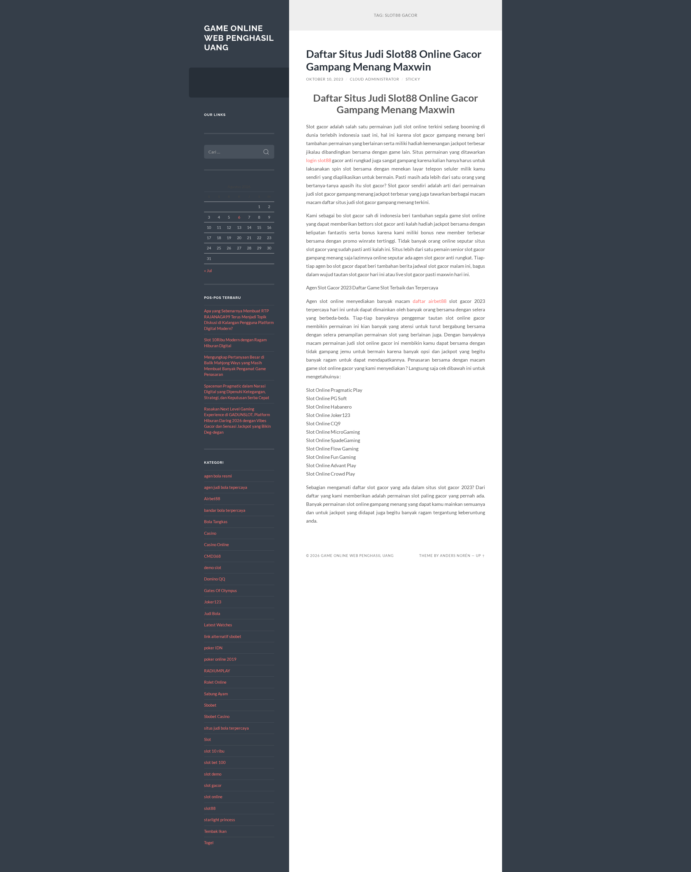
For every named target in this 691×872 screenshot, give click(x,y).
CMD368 (212, 556)
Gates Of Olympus (220, 590)
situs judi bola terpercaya (226, 728)
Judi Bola (212, 613)
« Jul (208, 270)
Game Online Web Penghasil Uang (239, 38)
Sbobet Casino (216, 716)
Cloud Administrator (374, 79)
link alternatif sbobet (222, 636)
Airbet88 (212, 498)
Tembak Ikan (215, 831)
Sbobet (210, 705)
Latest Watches (218, 624)
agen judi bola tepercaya (225, 487)
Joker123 (212, 601)
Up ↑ (480, 555)
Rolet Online (215, 682)
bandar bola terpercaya (224, 510)
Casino (210, 533)
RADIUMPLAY (217, 670)
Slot (207, 739)
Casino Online (216, 544)
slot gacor (213, 785)
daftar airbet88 (429, 301)
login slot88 (318, 160)
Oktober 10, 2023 (324, 79)
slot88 (210, 808)
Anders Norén (455, 555)
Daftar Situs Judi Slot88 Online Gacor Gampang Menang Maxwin (394, 60)
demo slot (212, 567)
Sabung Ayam (216, 693)
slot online (213, 796)
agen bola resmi (218, 475)
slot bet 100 (215, 762)
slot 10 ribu (214, 751)
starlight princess (219, 819)
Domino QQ (214, 578)
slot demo (212, 773)
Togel (209, 842)
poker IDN (213, 647)
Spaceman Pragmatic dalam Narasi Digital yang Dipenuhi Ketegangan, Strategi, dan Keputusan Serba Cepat (236, 391)
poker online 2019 (220, 659)
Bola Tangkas (216, 521)
